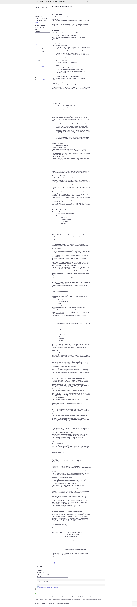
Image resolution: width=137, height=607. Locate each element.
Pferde (36, 39)
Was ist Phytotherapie (41, 18)
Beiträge (42, 1)
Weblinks (37, 31)
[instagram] (84, 1)
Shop (37, 1)
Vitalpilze (36, 43)
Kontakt (55, 1)
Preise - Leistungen (40, 27)
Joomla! (36, 604)
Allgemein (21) (41, 572)
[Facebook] (86, 1)
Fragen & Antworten (40, 25)
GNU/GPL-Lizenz (48, 604)
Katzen (36, 41)
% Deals (36, 44)
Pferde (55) (40, 568)
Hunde (36, 40)
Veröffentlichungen (40, 12)
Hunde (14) (40, 570)
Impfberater (38, 29)
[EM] (47, 587)
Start (35, 37)
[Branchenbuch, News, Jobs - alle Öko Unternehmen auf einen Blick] (39, 588)
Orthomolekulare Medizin (42, 11)
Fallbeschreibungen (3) (43, 574)
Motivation (48, 1)
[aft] (38, 586)
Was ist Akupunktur (40, 16)
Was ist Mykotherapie (41, 20)
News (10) (39, 576)
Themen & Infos (39, 14)
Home (36, 5)
